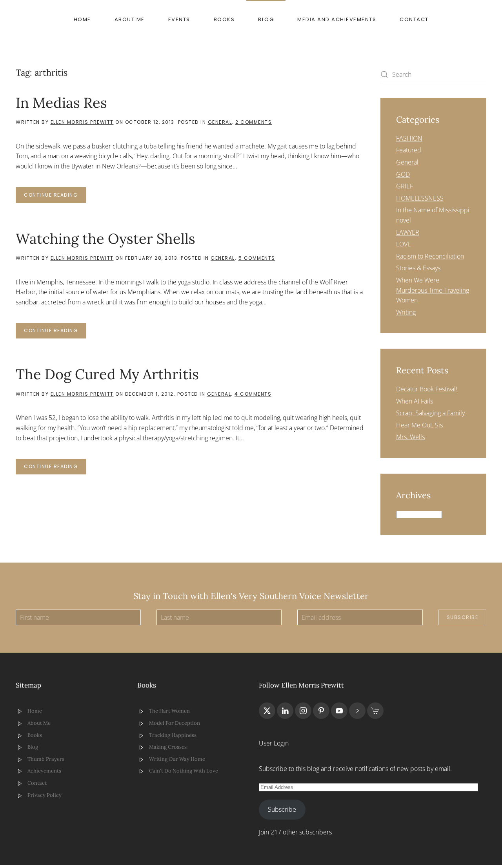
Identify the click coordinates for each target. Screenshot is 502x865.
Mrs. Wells (410, 436)
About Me (130, 19)
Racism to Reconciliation (430, 256)
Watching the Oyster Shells (105, 239)
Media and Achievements (336, 19)
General (220, 122)
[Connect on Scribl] (375, 710)
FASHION (409, 138)
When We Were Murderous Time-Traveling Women (432, 290)
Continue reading (51, 195)
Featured (408, 150)
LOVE (403, 244)
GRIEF (404, 186)
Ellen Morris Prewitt (82, 122)
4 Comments (253, 394)
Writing (406, 312)
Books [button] (224, 19)
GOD (403, 174)
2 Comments (253, 122)
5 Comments (256, 258)
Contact (414, 19)
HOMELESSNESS (420, 198)
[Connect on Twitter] (267, 710)
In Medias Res (61, 103)
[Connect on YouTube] (339, 710)
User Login (274, 743)
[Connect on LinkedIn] (285, 710)
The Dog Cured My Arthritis (107, 374)
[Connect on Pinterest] (321, 710)
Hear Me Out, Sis (419, 425)
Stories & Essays (418, 268)
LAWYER (407, 232)
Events (179, 19)
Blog (266, 19)
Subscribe (462, 617)
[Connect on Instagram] (303, 710)
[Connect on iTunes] (357, 710)
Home (82, 19)
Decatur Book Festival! (426, 389)
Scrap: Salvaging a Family (430, 413)
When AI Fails (414, 401)
